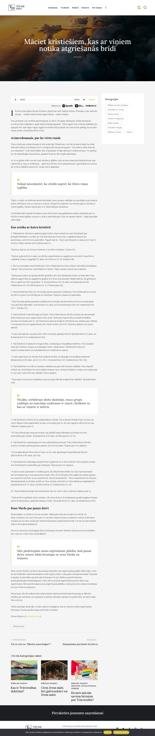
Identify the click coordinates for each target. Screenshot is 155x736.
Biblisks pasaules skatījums (118, 105)
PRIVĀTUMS (91, 726)
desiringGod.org (32, 616)
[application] (54, 99)
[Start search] (145, 7)
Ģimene (75, 688)
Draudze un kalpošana (83, 686)
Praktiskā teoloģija (115, 128)
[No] (152, 732)
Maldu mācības (113, 123)
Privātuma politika (121, 732)
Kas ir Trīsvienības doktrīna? (23, 689)
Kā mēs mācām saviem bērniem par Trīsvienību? (82, 696)
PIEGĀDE (67, 726)
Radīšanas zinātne (114, 132)
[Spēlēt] (15, 99)
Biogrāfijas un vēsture (116, 110)
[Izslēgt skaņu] (83, 99)
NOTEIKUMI (78, 726)
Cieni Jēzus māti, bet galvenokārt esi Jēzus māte (54, 691)
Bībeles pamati (18, 626)
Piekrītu (108, 732)
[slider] (92, 99)
